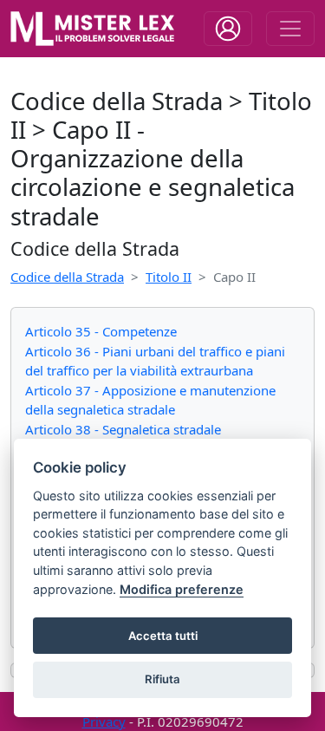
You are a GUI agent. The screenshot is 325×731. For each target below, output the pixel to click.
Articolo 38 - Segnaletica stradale (123, 429)
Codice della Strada (67, 276)
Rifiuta (162, 679)
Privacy (104, 721)
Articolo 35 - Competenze (101, 331)
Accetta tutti (163, 636)
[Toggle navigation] (228, 28)
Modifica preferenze (182, 589)
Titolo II (169, 276)
